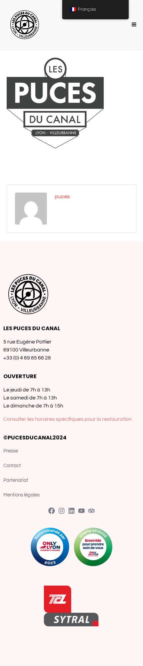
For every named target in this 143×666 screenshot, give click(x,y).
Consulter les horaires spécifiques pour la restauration (67, 419)
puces (62, 196)
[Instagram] (62, 511)
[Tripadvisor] (91, 511)
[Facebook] (52, 511)
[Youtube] (81, 511)
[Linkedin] (71, 511)
